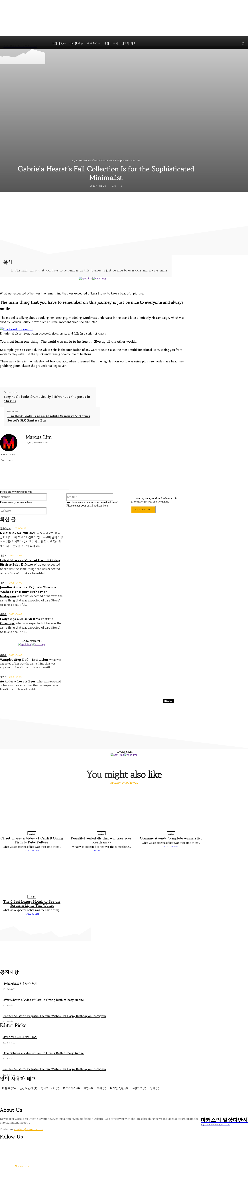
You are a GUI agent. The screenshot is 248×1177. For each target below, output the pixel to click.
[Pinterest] (59, 375)
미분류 (75, 160)
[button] (243, 44)
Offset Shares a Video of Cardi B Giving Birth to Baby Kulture (30, 562)
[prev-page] (122, 921)
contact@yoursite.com (28, 1129)
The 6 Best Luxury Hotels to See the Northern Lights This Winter (31, 903)
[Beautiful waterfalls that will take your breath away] (101, 811)
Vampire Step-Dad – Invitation (24, 659)
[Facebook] (33, 375)
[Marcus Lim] (11, 442)
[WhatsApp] (72, 375)
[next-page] (126, 921)
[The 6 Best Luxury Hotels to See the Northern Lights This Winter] (32, 874)
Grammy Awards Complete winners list (171, 838)
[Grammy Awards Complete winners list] (171, 811)
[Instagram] (9, 1147)
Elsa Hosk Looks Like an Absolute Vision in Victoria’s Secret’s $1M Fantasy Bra (48, 418)
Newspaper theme (24, 1166)
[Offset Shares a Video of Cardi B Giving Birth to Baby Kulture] (32, 811)
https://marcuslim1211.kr (37, 442)
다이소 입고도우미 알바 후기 (17, 533)
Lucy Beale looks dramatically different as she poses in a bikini (47, 399)
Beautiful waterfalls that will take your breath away (101, 840)
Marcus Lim (39, 437)
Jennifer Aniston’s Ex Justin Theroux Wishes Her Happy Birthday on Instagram (28, 591)
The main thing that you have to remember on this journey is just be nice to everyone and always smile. (91, 270)
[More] (86, 375)
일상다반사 (5, 528)
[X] (46, 375)
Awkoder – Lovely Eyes (18, 681)
